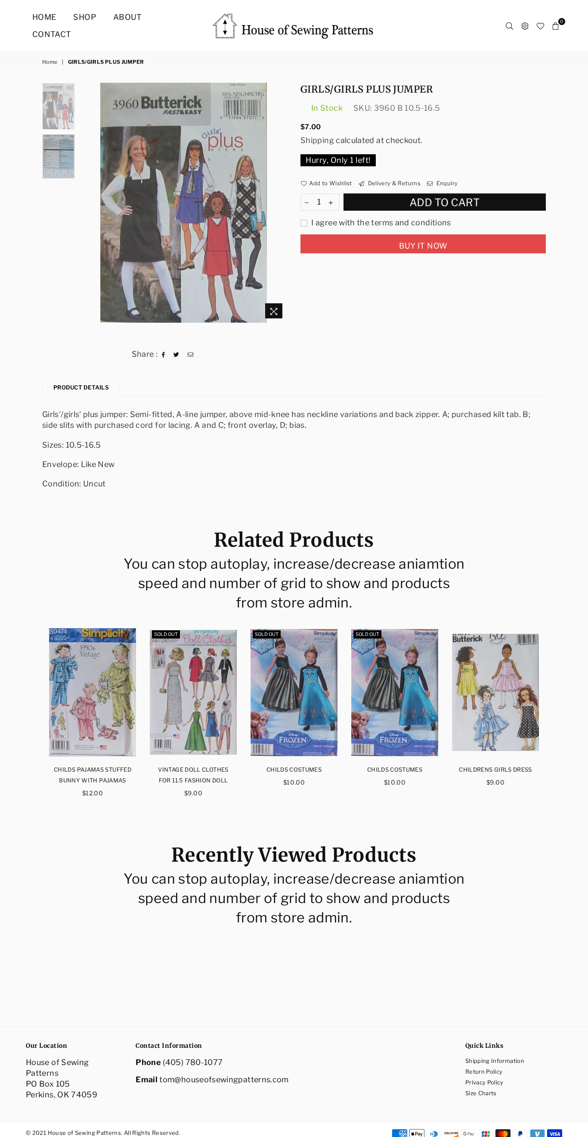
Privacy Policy (484, 1082)
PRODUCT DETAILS (81, 387)
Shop (84, 17)
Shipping (317, 140)
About (127, 17)
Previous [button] (86, 202)
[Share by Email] (191, 354)
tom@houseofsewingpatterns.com (223, 1079)
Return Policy (484, 1071)
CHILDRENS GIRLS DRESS (495, 769)
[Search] (509, 25)
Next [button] (280, 202)
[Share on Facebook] (163, 354)
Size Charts (481, 1093)
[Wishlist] (540, 25)
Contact (51, 34)
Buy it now (423, 245)
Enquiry (446, 183)
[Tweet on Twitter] (176, 354)
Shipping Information (494, 1060)
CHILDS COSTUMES (294, 769)
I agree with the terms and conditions (380, 222)
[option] (183, 203)
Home (44, 17)
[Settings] (524, 25)
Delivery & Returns (393, 183)
